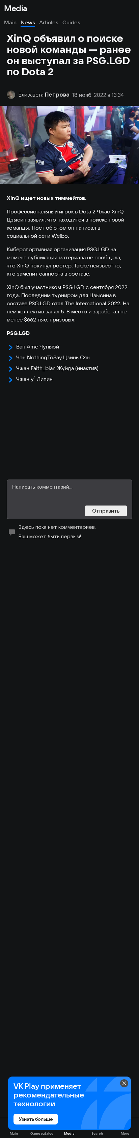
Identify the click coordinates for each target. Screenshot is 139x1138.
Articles (48, 22)
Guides (71, 22)
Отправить (106, 511)
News (28, 22)
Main (10, 22)
